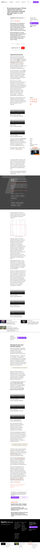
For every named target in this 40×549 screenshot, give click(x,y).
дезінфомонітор (22, 484)
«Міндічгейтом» (19, 148)
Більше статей (14, 502)
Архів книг (16, 538)
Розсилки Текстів (18, 526)
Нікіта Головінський (20, 17)
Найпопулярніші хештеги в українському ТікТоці (20, 445)
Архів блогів (17, 537)
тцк (22, 485)
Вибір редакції (17, 527)
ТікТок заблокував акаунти (19, 457)
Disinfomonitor (23, 529)
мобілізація (18, 485)
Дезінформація (24, 528)
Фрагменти (16, 524)
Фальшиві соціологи (23, 526)
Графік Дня (16, 536)
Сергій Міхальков (13, 17)
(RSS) (17, 523)
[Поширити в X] (17, 21)
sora (14, 484)
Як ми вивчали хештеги (20, 367)
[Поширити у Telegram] (19, 21)
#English (16, 528)
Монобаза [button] (13, 205)
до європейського (13, 453)
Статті (16, 523)
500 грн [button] (17, 195)
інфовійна (12, 487)
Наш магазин (17, 534)
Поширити (12, 20)
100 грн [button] (13, 195)
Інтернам (23, 530)
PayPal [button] (19, 205)
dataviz (12, 484)
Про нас (16, 522)
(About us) (19, 522)
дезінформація (13, 485)
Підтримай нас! (17, 533)
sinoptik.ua (32, 145)
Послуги (22, 524)
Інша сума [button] (13, 198)
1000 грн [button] (22, 195)
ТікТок (18, 484)
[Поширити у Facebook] (15, 21)
